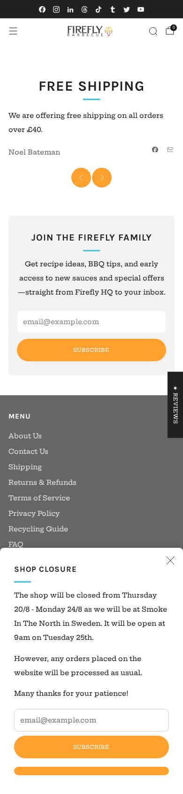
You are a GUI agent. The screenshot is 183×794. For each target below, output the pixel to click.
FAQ (15, 544)
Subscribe (91, 747)
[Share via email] (170, 149)
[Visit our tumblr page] (113, 9)
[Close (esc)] (170, 560)
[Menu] (13, 31)
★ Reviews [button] (175, 405)
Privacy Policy (34, 513)
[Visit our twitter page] (127, 9)
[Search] (153, 31)
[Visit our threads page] (84, 9)
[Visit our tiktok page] (99, 9)
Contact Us (28, 451)
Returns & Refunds (42, 482)
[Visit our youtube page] (141, 9)
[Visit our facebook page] (42, 9)
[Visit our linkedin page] (70, 9)
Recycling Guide (38, 529)
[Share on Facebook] (155, 149)
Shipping (25, 467)
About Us (25, 436)
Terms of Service (39, 498)
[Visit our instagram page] (56, 9)
